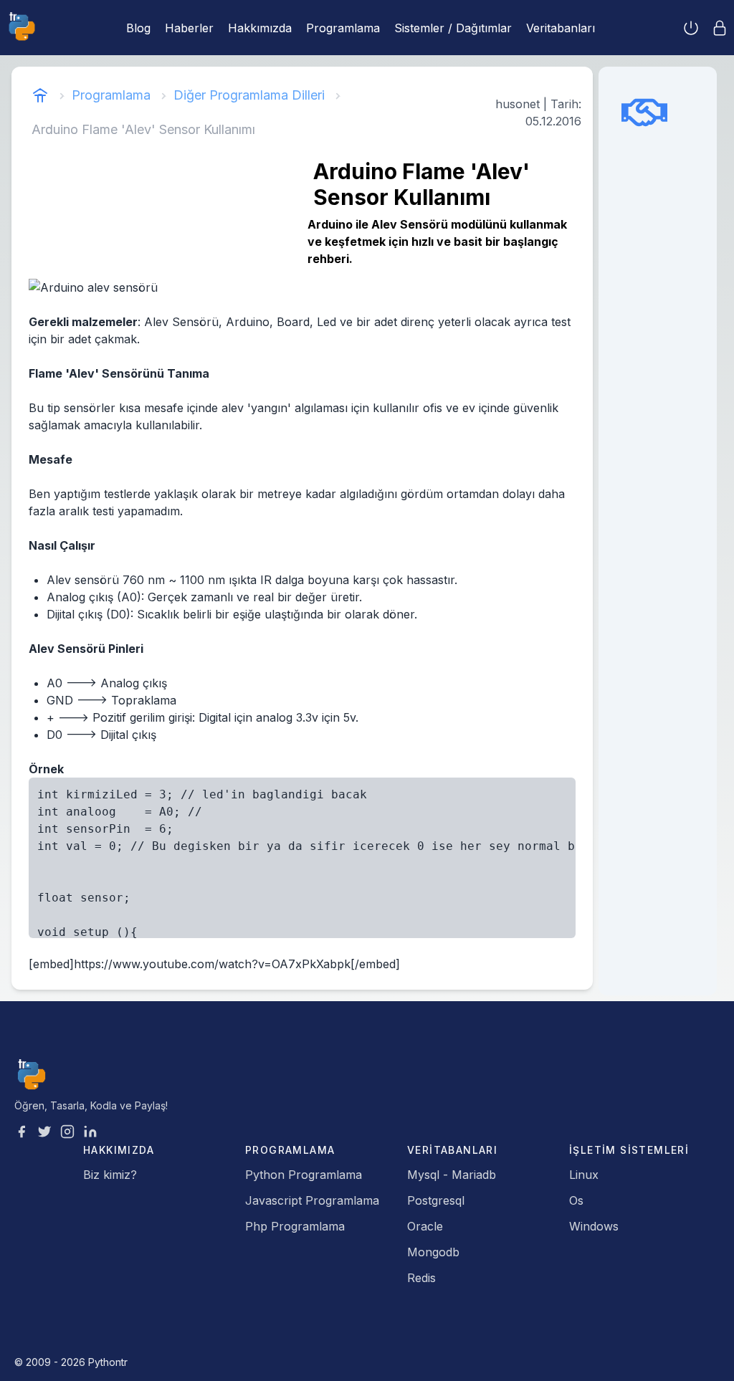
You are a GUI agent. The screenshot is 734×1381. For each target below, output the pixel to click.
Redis (421, 1278)
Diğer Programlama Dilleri (249, 94)
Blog (138, 28)
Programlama (343, 28)
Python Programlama (303, 1174)
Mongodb (433, 1252)
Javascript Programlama (312, 1200)
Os (576, 1200)
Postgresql (435, 1200)
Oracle (425, 1226)
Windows (594, 1226)
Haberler (189, 28)
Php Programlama (295, 1226)
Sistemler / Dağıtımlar (453, 28)
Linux (584, 1174)
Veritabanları (560, 28)
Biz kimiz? (110, 1174)
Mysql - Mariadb (451, 1174)
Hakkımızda (260, 28)
